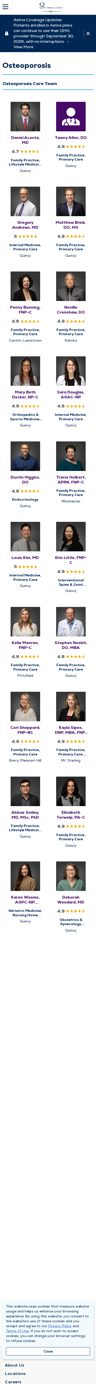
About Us (14, 1365)
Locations (15, 1373)
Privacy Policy (60, 1326)
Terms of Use (17, 1331)
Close (48, 1351)
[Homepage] (51, 7)
